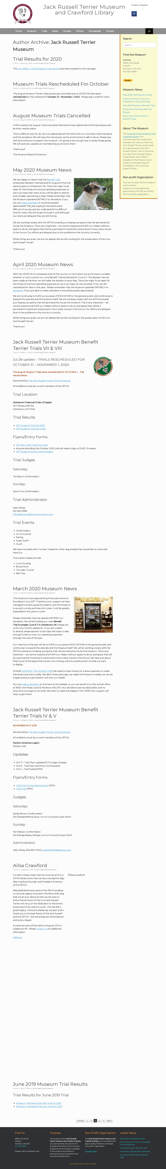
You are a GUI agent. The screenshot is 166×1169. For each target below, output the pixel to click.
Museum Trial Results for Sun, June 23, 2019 (39, 1106)
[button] (149, 31)
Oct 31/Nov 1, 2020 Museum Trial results (38, 68)
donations (18, 290)
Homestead (95, 31)
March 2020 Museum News (45, 588)
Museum (31, 31)
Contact (110, 31)
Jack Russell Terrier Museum (45, 63)
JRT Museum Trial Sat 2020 (30, 425)
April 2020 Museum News (43, 264)
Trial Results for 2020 (37, 59)
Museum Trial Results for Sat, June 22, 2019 (38, 1103)
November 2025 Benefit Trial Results (135, 1151)
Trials (44, 31)
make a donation (30, 203)
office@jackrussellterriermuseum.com (33, 514)
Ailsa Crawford (30, 865)
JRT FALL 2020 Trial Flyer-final (32, 445)
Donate (67, 31)
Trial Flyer (21, 789)
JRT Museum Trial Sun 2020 (31, 429)
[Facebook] (134, 13)
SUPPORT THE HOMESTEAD (37, 671)
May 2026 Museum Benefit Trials (139, 105)
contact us (41, 929)
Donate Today (91, 1151)
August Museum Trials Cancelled (51, 115)
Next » (109, 1121)
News (55, 31)
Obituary (17, 937)
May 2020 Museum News (42, 170)
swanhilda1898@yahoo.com (56, 850)
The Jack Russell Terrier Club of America (49, 380)
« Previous (80, 1121)
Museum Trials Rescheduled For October (61, 84)
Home (19, 31)
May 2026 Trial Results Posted (137, 95)
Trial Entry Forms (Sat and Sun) (32, 785)
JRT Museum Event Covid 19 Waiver (34, 451)
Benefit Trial (53, 179)
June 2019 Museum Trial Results (50, 1084)
